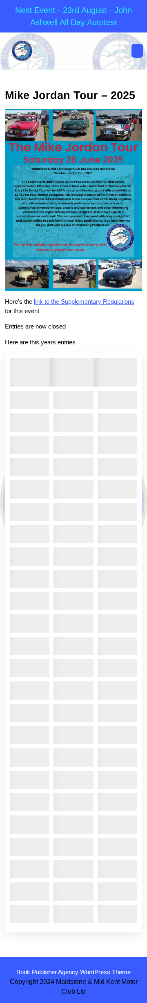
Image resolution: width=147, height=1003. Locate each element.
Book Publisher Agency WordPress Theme (73, 971)
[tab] (137, 51)
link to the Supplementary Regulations (84, 301)
